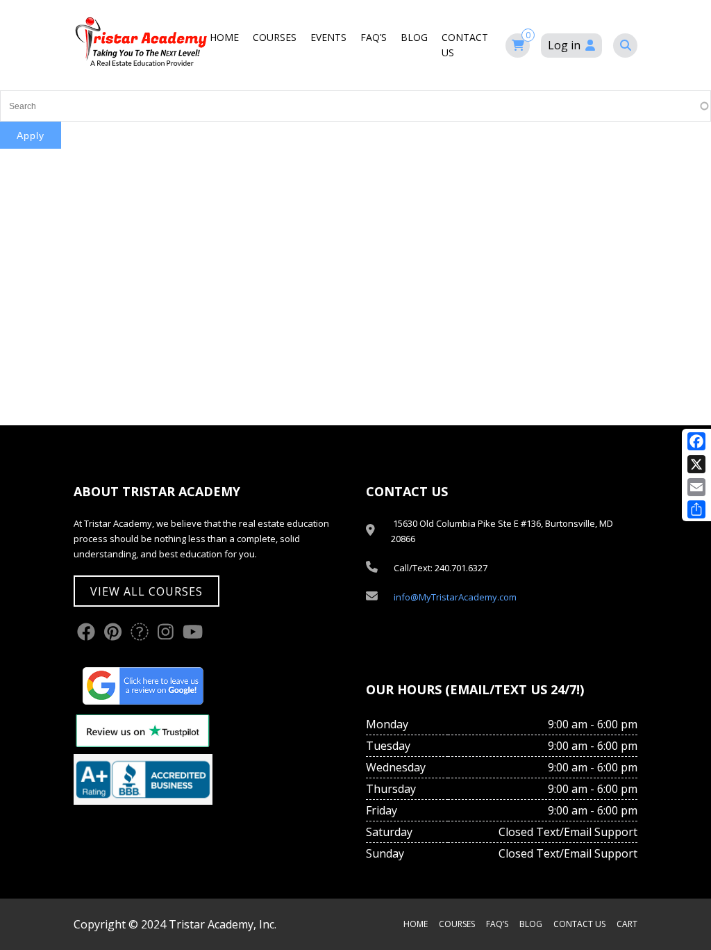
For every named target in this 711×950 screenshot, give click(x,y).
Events (328, 37)
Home (224, 37)
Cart (627, 924)
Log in (564, 45)
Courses (274, 37)
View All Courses (146, 591)
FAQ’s (373, 37)
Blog (414, 37)
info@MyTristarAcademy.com (455, 597)
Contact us (579, 924)
